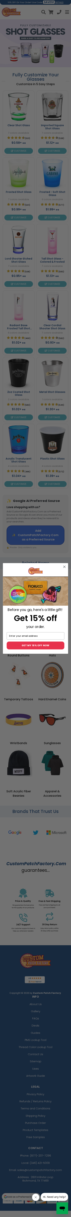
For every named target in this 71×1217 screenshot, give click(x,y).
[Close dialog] (64, 566)
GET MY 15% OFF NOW (36, 645)
